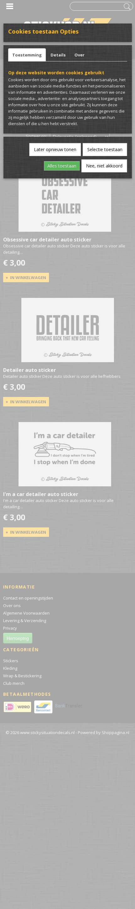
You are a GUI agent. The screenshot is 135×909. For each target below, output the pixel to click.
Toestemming (27, 55)
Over (79, 55)
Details (58, 55)
